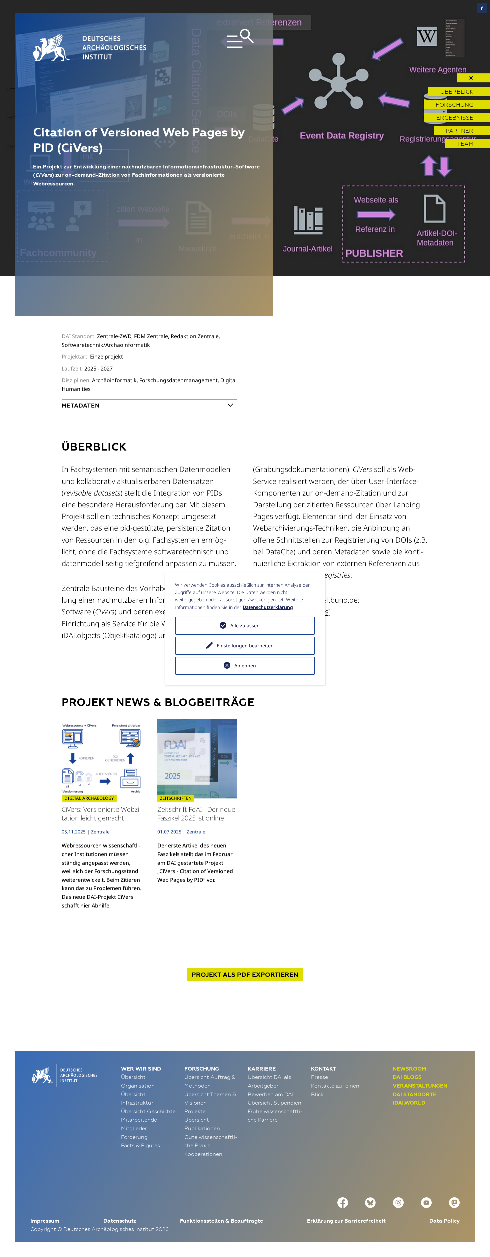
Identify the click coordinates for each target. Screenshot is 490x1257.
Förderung (134, 1137)
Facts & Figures (140, 1145)
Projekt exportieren (245, 975)
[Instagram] (398, 1201)
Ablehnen (245, 665)
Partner (459, 130)
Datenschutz (119, 1221)
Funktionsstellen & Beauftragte (221, 1221)
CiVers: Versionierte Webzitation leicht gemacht (101, 813)
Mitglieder (134, 1128)
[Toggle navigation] (219, 48)
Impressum (44, 1221)
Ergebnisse (454, 117)
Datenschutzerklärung (268, 607)
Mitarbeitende (139, 1120)
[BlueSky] (370, 1201)
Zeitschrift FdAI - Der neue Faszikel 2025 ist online (196, 813)
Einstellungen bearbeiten (245, 645)
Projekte (195, 1111)
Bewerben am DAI (270, 1094)
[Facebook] (342, 1201)
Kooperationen (203, 1154)
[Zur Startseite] (63, 1074)
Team (465, 143)
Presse (319, 1077)
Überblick (456, 91)
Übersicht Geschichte (148, 1111)
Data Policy (444, 1221)
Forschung (454, 104)
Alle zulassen (245, 625)
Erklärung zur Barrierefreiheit (346, 1221)
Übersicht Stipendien (274, 1103)
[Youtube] (426, 1201)
